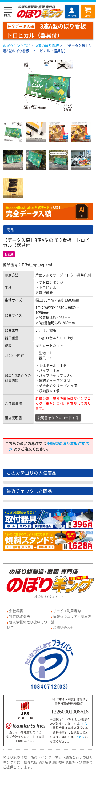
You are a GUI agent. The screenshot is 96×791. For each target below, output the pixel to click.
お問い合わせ (63, 627)
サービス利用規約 (67, 610)
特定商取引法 (19, 616)
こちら (83, 724)
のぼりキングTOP (16, 45)
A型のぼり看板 (47, 45)
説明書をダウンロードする (58, 417)
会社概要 (16, 610)
